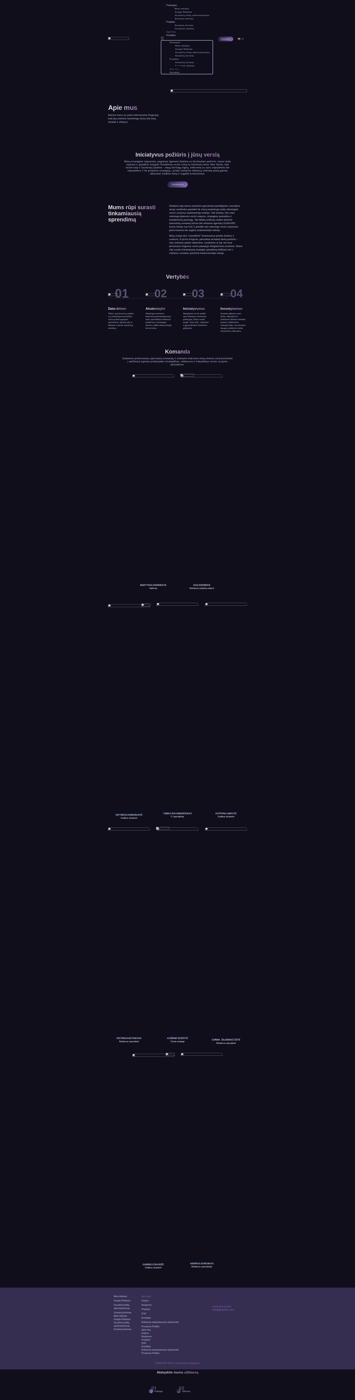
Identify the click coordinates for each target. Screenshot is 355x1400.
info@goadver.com (223, 1309)
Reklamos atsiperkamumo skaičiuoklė (160, 1322)
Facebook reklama (184, 29)
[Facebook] (215, 1298)
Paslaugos (171, 5)
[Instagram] (225, 1298)
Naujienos (146, 1305)
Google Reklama (183, 12)
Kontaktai (171, 35)
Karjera (145, 1300)
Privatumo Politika (150, 1326)
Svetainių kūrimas (184, 19)
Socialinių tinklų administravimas (192, 15)
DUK (143, 1313)
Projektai (170, 22)
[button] (187, 38)
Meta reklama (182, 9)
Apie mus (171, 32)
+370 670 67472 (221, 1306)
